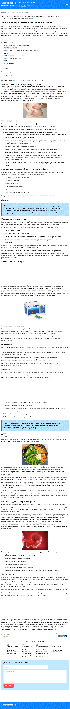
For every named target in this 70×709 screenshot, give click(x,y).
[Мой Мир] (63, 636)
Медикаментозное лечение (13, 56)
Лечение (4, 53)
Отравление (9, 63)
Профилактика (6, 75)
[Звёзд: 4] (6, 636)
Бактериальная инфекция (13, 61)
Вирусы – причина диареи (13, 58)
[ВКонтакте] (59, 636)
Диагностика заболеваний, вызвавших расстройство (21, 50)
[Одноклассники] (61, 636)
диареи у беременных (34, 126)
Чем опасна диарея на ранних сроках (13, 72)
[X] (66, 636)
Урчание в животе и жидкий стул (56, 651)
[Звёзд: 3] (5, 636)
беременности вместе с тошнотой (43, 91)
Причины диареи (10, 48)
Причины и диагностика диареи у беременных (16, 45)
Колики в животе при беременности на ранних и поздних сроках (42, 654)
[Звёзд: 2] (3, 636)
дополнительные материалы (22, 80)
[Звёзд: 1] (2, 636)
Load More (35, 695)
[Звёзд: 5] (8, 636)
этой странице (31, 18)
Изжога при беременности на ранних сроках (12, 651)
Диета (7, 68)
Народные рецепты (11, 66)
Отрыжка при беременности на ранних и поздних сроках (27, 654)
